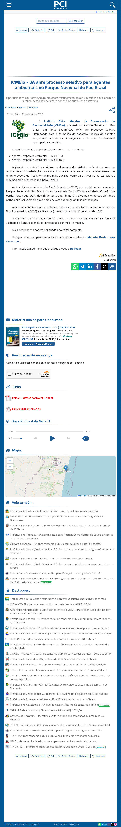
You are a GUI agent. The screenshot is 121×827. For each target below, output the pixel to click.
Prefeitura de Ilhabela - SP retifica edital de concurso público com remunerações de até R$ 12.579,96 (61, 620)
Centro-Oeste (68, 30)
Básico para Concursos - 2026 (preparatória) (48, 327)
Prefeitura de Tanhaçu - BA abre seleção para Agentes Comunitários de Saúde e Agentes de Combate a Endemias (61, 536)
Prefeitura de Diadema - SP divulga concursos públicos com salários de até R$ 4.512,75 (61, 633)
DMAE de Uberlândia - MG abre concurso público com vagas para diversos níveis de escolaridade (59, 646)
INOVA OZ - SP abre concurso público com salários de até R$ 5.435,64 (50, 604)
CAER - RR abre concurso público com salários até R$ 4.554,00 (46, 710)
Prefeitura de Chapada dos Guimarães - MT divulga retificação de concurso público (59, 693)
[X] (112, 824)
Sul (52, 30)
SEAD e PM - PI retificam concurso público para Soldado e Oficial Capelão (57, 746)
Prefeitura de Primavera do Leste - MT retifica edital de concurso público (52, 699)
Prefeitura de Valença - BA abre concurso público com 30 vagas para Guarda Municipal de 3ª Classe (61, 527)
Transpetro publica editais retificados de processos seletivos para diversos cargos (58, 598)
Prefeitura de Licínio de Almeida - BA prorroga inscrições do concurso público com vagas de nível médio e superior (62, 580)
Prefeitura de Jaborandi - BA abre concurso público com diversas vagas (51, 558)
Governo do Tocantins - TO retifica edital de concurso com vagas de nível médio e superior (57, 717)
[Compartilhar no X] (104, 266)
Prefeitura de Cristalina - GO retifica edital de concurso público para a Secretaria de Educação (59, 686)
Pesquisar (77, 20)
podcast (75, 248)
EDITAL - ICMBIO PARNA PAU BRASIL (33, 398)
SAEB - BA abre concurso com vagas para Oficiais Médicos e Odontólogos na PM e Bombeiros (57, 518)
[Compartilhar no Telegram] (82, 266)
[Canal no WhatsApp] (99, 824)
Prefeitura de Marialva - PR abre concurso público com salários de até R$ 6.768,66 (58, 664)
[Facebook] (109, 824)
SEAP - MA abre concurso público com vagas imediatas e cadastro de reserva (55, 736)
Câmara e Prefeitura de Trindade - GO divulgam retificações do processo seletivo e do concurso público (60, 677)
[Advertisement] (36, 55)
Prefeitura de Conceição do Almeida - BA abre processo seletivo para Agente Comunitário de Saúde (62, 551)
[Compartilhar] (112, 266)
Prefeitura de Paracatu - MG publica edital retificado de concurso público (53, 659)
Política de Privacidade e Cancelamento (22, 824)
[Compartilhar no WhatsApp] (75, 266)
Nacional (22, 30)
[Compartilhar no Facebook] (97, 266)
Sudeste (38, 30)
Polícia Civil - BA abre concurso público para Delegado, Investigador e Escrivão (56, 573)
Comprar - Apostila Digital (38, 344)
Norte (85, 30)
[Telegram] (102, 824)
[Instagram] (115, 824)
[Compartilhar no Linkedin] (90, 266)
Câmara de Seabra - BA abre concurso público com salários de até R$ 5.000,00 (55, 544)
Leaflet (83, 496)
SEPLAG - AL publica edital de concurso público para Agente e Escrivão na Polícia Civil (60, 725)
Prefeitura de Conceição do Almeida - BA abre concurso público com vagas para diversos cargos (62, 565)
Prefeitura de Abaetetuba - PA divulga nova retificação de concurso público (59, 704)
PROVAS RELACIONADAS (26, 409)
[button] (9, 4)
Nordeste (100, 30)
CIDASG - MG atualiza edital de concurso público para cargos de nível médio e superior (61, 653)
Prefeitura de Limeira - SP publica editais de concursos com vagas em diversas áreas (59, 628)
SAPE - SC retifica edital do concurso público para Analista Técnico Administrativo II (58, 670)
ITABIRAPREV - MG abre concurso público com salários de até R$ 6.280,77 (53, 639)
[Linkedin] (105, 824)
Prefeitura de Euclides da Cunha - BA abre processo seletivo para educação (54, 511)
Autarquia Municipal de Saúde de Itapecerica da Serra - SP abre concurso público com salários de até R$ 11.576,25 (60, 611)
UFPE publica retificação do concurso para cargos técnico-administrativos (53, 741)
